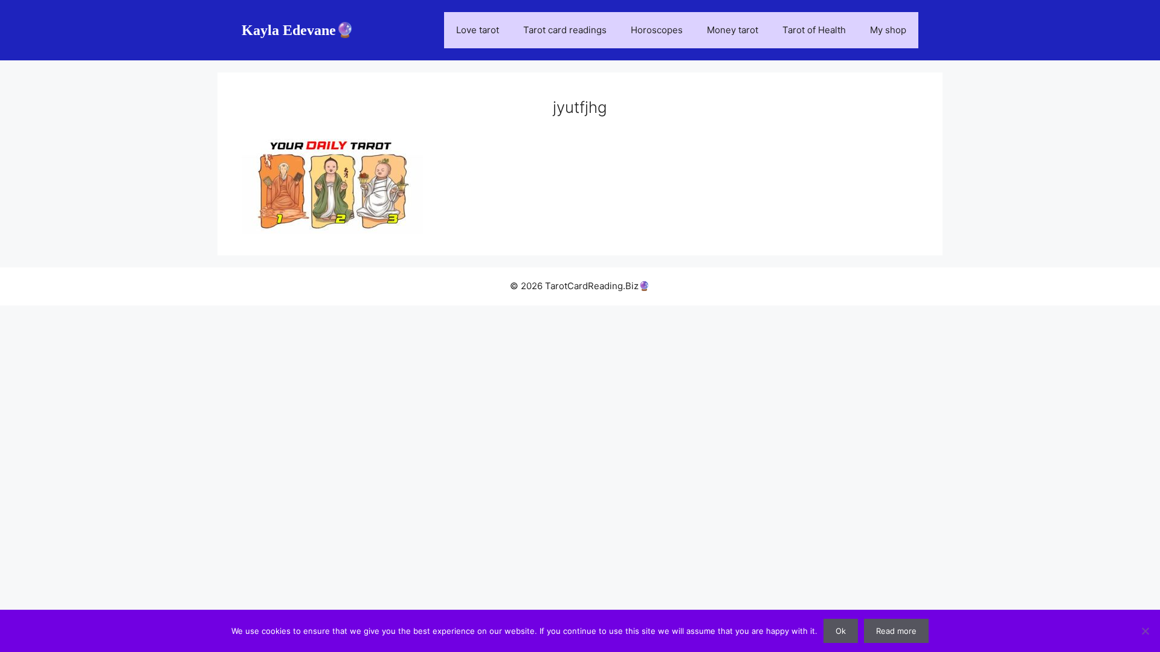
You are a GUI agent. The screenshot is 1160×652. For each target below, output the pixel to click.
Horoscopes (657, 30)
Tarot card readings (565, 30)
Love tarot (477, 30)
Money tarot (732, 30)
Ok (841, 631)
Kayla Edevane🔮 (298, 30)
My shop (888, 30)
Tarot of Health (814, 30)
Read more (896, 631)
